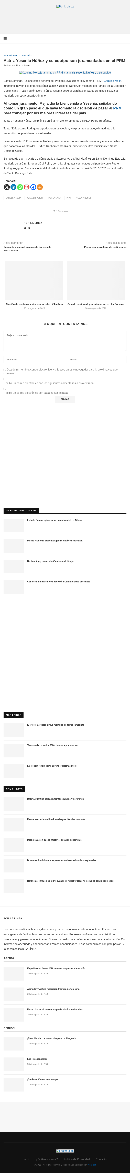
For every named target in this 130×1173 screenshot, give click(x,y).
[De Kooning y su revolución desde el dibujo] (14, 566)
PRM (117, 108)
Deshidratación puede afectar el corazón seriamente (54, 840)
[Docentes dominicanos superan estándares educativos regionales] (14, 865)
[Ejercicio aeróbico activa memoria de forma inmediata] (14, 730)
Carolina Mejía (112, 80)
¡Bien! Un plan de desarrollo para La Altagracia (51, 1038)
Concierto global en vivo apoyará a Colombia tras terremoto (58, 581)
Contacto (101, 1159)
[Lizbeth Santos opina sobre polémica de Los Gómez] (14, 525)
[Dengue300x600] (65, 603)
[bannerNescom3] (65, 14)
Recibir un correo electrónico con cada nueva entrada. (36, 392)
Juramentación (35, 198)
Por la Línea (23, 65)
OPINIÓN (9, 1028)
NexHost (92, 1165)
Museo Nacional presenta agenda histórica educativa (54, 540)
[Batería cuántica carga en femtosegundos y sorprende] (14, 804)
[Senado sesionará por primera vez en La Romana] (96, 280)
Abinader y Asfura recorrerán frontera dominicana (53, 989)
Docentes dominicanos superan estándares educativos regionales (61, 860)
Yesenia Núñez (83, 198)
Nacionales (26, 55)
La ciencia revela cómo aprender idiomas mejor (52, 766)
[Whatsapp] (20, 187)
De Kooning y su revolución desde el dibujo (50, 561)
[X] (7, 187)
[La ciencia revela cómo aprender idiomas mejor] (14, 771)
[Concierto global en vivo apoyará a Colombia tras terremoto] (14, 587)
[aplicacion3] (65, 414)
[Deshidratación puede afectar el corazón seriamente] (14, 845)
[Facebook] (33, 187)
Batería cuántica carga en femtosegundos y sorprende (55, 799)
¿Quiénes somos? (47, 1159)
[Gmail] (27, 187)
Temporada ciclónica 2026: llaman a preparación (52, 745)
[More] (40, 187)
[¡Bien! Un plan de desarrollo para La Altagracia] (14, 1044)
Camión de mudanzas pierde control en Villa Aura (34, 304)
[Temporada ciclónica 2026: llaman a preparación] (14, 750)
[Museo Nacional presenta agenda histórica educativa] (14, 546)
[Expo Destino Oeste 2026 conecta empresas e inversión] (14, 974)
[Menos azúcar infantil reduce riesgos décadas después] (14, 824)
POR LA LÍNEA (13, 918)
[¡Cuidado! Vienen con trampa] (14, 1085)
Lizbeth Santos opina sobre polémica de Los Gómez (54, 520)
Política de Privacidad (77, 1159)
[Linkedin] (13, 187)
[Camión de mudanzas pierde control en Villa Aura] (34, 280)
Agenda (9, 958)
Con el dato (14, 789)
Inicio (27, 1159)
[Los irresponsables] (14, 1064)
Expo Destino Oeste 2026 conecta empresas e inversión (56, 968)
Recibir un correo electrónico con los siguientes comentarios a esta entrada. (49, 383)
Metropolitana (10, 55)
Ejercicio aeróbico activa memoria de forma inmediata (55, 725)
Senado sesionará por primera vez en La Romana (96, 304)
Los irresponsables (37, 1059)
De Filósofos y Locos (21, 510)
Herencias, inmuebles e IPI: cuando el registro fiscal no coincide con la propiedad (70, 881)
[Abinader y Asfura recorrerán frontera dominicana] (14, 994)
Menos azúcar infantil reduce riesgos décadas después (56, 819)
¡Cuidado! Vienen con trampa (42, 1079)
